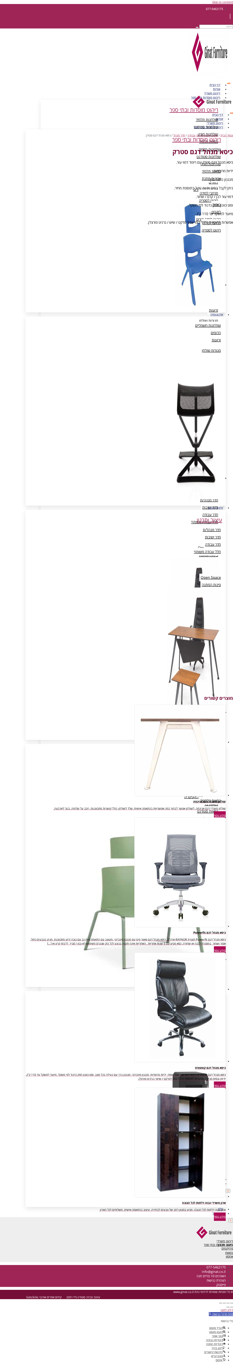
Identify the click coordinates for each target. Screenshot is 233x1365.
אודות (216, 89)
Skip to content (222, 2)
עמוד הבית (226, 135)
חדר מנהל (179, 135)
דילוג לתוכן (227, 1310)
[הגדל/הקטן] (231, 1303)
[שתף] (224, 1303)
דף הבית (215, 85)
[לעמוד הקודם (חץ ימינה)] (231, 1307)
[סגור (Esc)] (220, 1303)
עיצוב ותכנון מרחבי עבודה (203, 135)
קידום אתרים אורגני (50, 1297)
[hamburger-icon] (228, 83)
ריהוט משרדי (212, 93)
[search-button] (197, 27)
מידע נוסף (220, 815)
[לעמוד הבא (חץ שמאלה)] (227, 1307)
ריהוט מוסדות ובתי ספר (208, 127)
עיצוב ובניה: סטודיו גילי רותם (83, 1297)
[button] (221, 1314)
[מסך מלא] (227, 1303)
